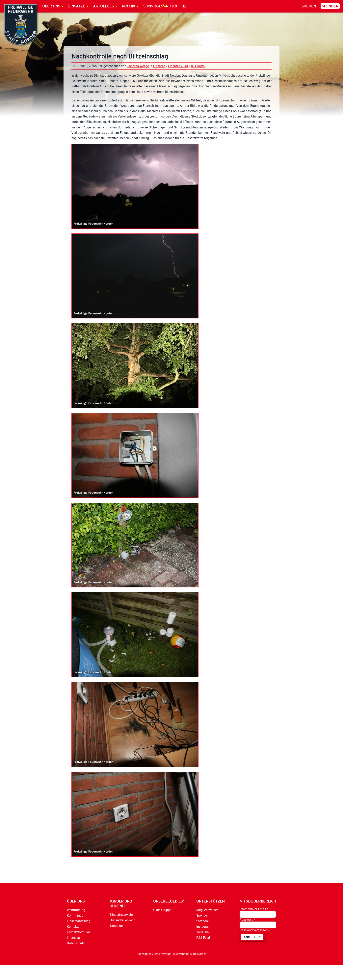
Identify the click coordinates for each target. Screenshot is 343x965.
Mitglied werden (207, 910)
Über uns (51, 6)
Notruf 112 (176, 6)
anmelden (252, 937)
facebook (202, 921)
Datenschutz (76, 943)
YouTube (202, 932)
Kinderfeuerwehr (121, 915)
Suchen (309, 6)
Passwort (247, 920)
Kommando (75, 915)
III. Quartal (198, 66)
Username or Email (254, 909)
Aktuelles (103, 6)
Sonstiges (153, 6)
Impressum (75, 938)
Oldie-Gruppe (162, 910)
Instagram (203, 926)
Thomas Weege (138, 66)
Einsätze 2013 (178, 66)
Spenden (330, 6)
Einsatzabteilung (78, 921)
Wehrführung (76, 910)
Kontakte (73, 926)
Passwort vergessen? (254, 930)
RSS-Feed (203, 938)
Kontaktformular (78, 932)
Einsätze (76, 6)
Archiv (128, 6)
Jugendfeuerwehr (122, 920)
